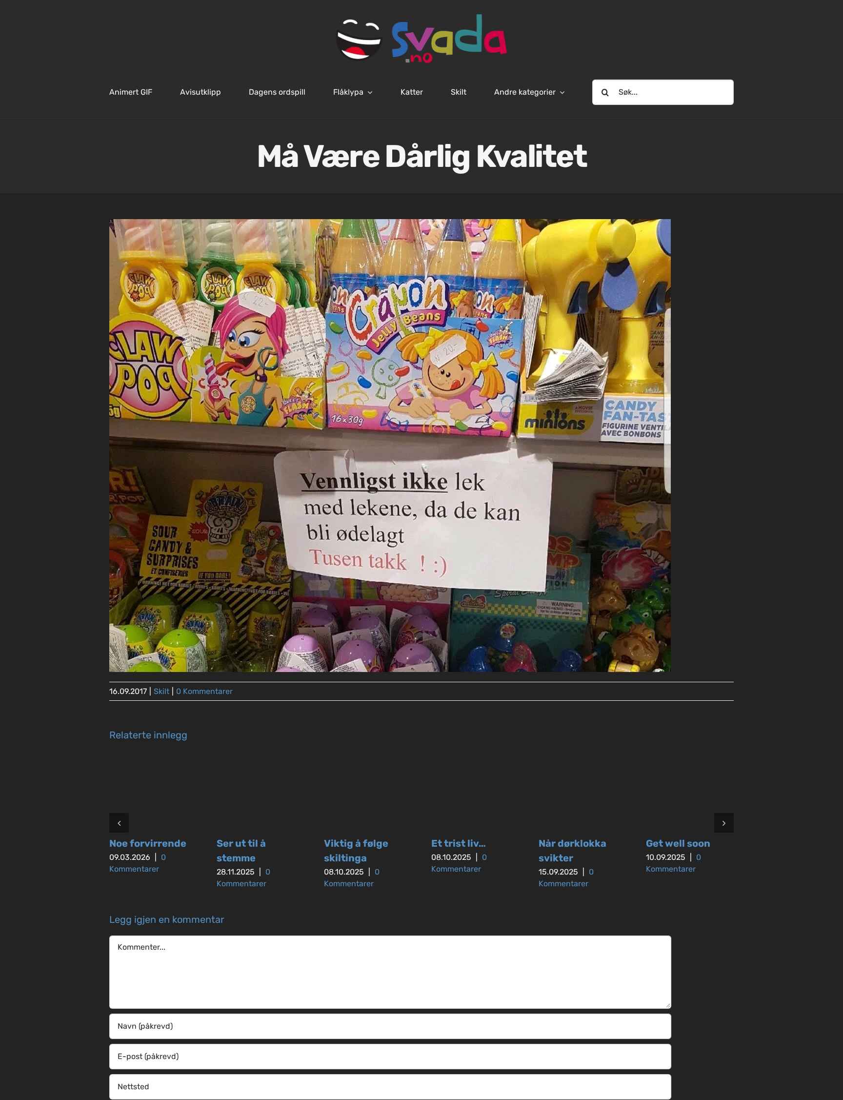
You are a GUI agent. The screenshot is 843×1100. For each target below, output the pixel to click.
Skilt (161, 691)
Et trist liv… (458, 843)
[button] (119, 823)
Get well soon (678, 843)
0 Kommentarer (204, 691)
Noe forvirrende (147, 843)
